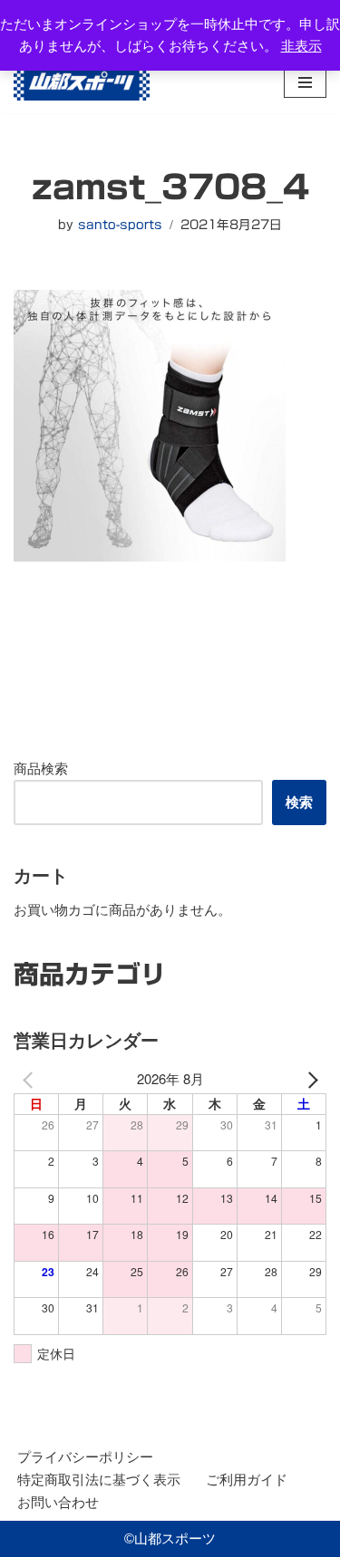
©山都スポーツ (170, 1538)
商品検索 (41, 768)
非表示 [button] (301, 45)
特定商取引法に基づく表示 (98, 1479)
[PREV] (31, 1079)
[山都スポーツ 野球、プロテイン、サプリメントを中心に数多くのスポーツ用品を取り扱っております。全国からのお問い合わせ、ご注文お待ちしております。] (82, 82)
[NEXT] (309, 1079)
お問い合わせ (58, 1502)
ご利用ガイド (246, 1479)
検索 (299, 802)
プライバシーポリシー (85, 1457)
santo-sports (120, 224)
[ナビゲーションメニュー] (305, 82)
